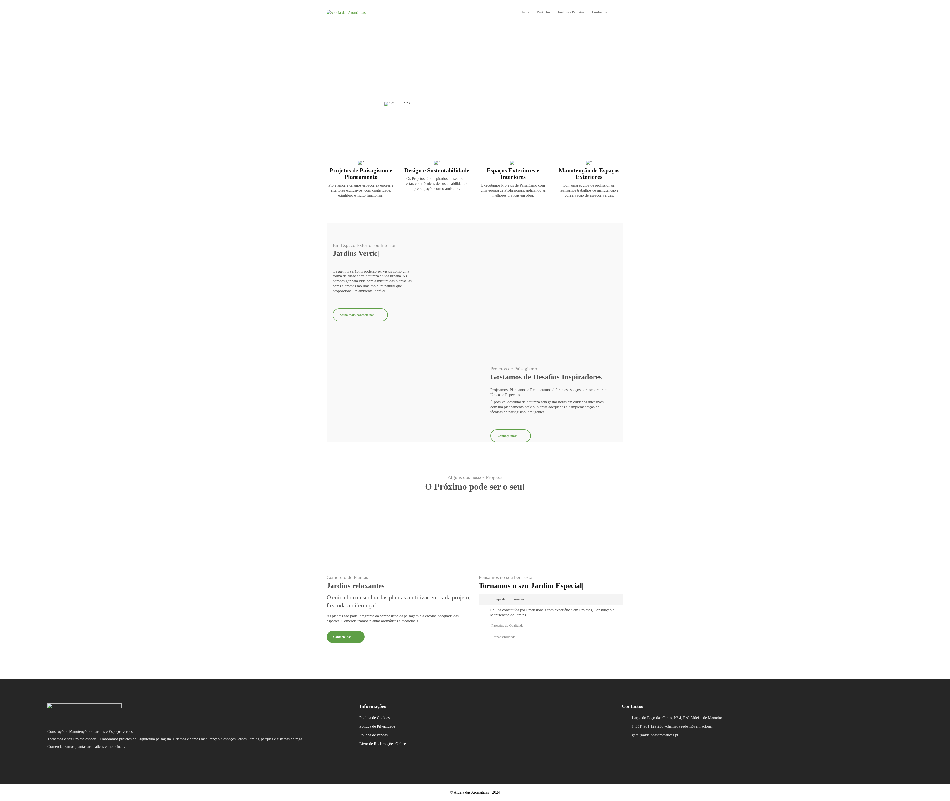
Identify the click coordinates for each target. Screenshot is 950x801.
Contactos (599, 12)
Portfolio (543, 12)
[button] (551, 599)
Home (524, 12)
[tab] (551, 599)
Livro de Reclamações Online (382, 744)
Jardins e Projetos (570, 12)
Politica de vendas (373, 735)
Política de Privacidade (377, 726)
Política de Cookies (374, 718)
